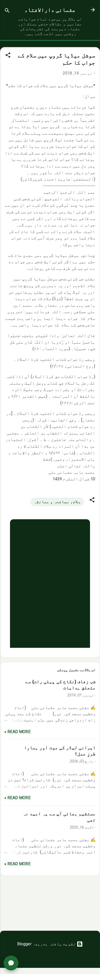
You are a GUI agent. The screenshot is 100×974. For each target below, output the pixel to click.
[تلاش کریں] (7, 11)
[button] (8, 56)
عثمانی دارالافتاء (50, 10)
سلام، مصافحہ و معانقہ (57, 501)
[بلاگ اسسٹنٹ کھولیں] (11, 963)
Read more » (17, 731)
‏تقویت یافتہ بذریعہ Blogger (47, 943)
